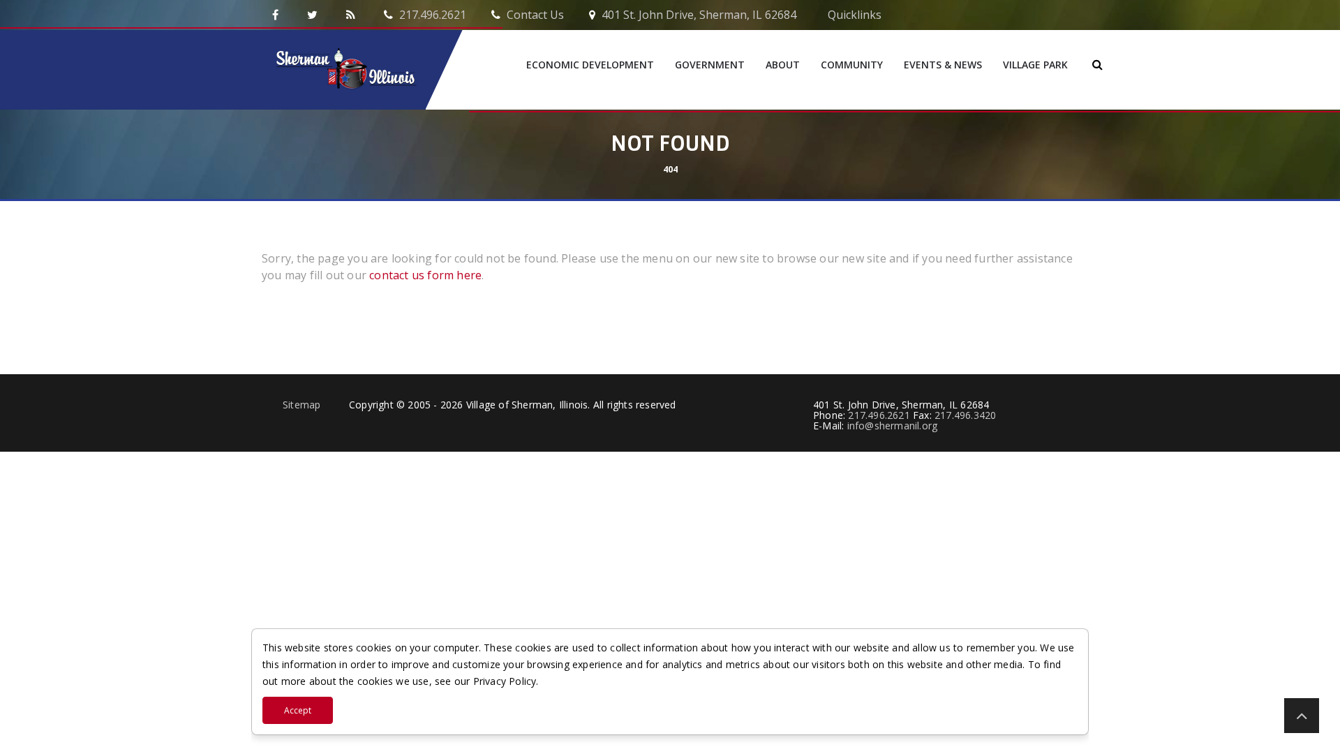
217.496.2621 (431, 14)
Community (852, 64)
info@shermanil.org (892, 425)
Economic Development (590, 64)
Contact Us (534, 14)
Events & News (943, 64)
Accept (297, 710)
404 (670, 169)
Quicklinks (853, 14)
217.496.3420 (965, 415)
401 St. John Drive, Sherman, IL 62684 (697, 14)
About (783, 64)
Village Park (1035, 64)
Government (710, 64)
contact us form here (424, 275)
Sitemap (301, 404)
